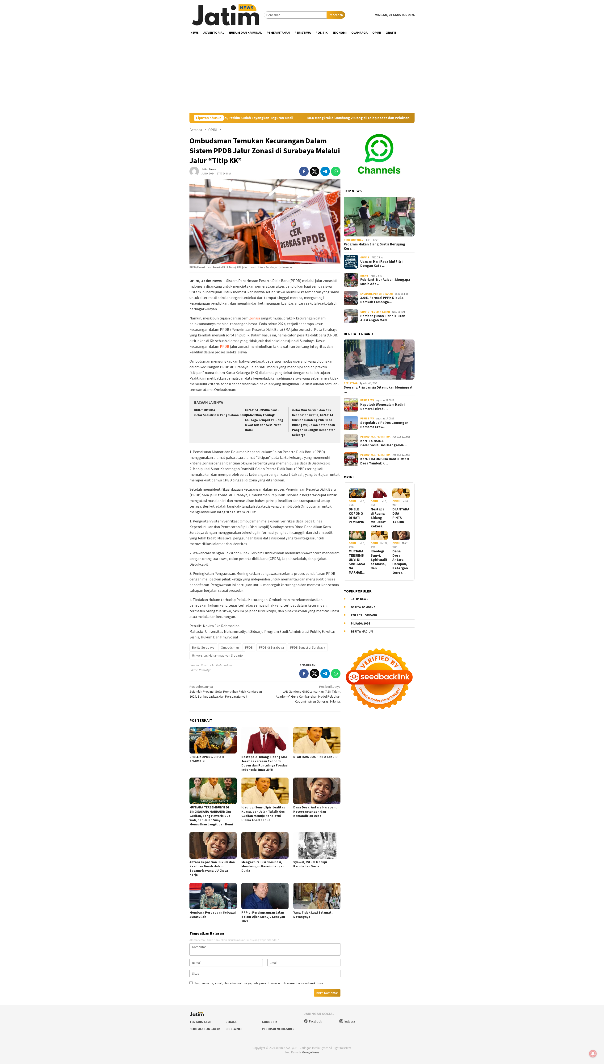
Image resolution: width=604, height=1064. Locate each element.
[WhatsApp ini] (335, 171)
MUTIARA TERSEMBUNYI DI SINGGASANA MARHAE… (357, 562)
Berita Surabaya (203, 647)
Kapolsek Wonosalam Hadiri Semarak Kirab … (382, 406)
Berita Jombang (363, 607)
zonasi (254, 318)
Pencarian (336, 15)
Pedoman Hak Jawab (204, 1029)
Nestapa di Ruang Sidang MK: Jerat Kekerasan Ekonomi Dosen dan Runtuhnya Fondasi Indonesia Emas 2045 (264, 763)
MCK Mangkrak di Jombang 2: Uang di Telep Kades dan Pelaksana (308, 118)
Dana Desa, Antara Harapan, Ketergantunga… (400, 562)
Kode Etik (269, 1022)
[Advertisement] (302, 77)
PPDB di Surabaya (271, 647)
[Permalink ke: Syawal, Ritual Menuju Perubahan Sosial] (316, 845)
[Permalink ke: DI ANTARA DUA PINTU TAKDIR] (316, 740)
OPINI (352, 501)
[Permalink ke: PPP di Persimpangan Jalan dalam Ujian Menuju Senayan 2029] (265, 896)
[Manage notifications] (593, 1053)
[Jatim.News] (226, 14)
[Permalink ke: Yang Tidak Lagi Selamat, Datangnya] (316, 896)
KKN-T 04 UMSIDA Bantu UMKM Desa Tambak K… (384, 461)
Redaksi (232, 1022)
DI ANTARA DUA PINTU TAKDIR (315, 757)
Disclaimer (234, 1029)
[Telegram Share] (325, 171)
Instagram (350, 1021)
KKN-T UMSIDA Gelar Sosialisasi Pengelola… (383, 443)
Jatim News (359, 599)
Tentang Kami (200, 1022)
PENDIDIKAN (367, 436)
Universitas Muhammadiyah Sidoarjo (217, 655)
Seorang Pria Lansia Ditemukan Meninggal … (378, 389)
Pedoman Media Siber (278, 1029)
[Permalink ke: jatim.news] (194, 171)
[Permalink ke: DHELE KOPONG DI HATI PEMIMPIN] (213, 740)
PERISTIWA (350, 383)
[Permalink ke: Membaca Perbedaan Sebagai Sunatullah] (213, 896)
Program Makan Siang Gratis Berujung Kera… (374, 246)
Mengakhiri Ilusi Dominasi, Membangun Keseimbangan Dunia (262, 866)
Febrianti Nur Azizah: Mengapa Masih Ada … (385, 281)
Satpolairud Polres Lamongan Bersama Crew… (384, 425)
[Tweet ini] (314, 171)
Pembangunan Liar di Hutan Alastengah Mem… (382, 318)
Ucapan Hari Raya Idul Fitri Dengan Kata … (381, 263)
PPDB (224, 346)
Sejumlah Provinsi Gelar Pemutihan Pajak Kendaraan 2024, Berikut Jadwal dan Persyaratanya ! (225, 691)
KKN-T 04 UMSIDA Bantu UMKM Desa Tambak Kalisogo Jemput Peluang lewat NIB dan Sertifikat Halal (264, 420)
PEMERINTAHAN (353, 240)
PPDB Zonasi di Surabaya (307, 647)
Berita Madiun (362, 631)
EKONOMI (366, 293)
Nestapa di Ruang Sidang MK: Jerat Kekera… (378, 517)
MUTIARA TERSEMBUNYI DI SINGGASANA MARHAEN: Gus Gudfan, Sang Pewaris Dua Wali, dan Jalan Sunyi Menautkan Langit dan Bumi (211, 815)
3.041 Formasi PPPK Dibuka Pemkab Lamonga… (381, 300)
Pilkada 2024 (360, 623)
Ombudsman (230, 647)
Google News (310, 1052)
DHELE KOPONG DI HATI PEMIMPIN (356, 515)
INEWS (364, 275)
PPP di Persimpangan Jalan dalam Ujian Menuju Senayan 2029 (263, 916)
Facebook (315, 1021)
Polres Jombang (364, 615)
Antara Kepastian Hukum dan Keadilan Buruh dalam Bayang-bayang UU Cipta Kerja (212, 868)
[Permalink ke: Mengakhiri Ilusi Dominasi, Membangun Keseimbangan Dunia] (265, 845)
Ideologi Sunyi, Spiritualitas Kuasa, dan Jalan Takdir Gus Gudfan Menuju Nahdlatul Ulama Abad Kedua (263, 813)
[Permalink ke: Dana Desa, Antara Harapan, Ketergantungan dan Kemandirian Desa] (316, 791)
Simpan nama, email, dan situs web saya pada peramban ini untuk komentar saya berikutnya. (259, 983)
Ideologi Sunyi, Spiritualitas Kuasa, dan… (379, 559)
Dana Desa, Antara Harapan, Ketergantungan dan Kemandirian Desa (314, 811)
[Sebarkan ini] (304, 171)
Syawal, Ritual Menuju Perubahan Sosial (310, 864)
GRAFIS (364, 257)
